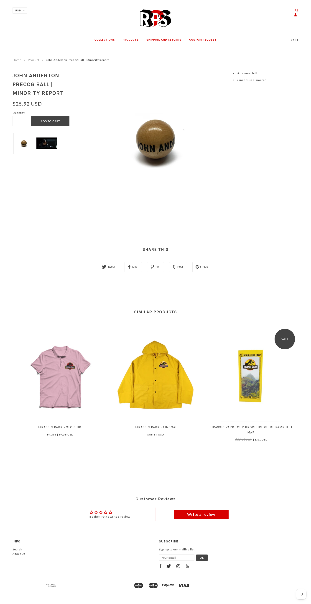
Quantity (19, 112)
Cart (294, 39)
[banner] (155, 18)
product (33, 60)
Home (17, 60)
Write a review (201, 514)
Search (17, 549)
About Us (19, 553)
